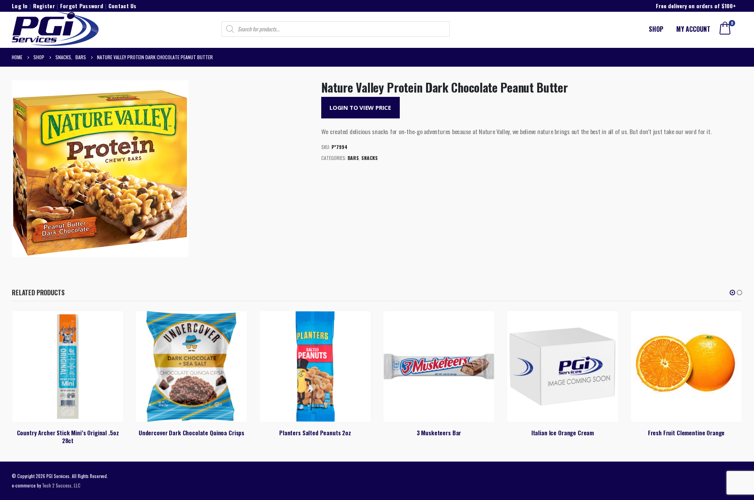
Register (44, 6)
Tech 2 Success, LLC (61, 485)
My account (693, 29)
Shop (656, 29)
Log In (20, 6)
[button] (732, 292)
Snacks (369, 158)
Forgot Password (81, 6)
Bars (353, 158)
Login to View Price (360, 107)
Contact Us (122, 6)
